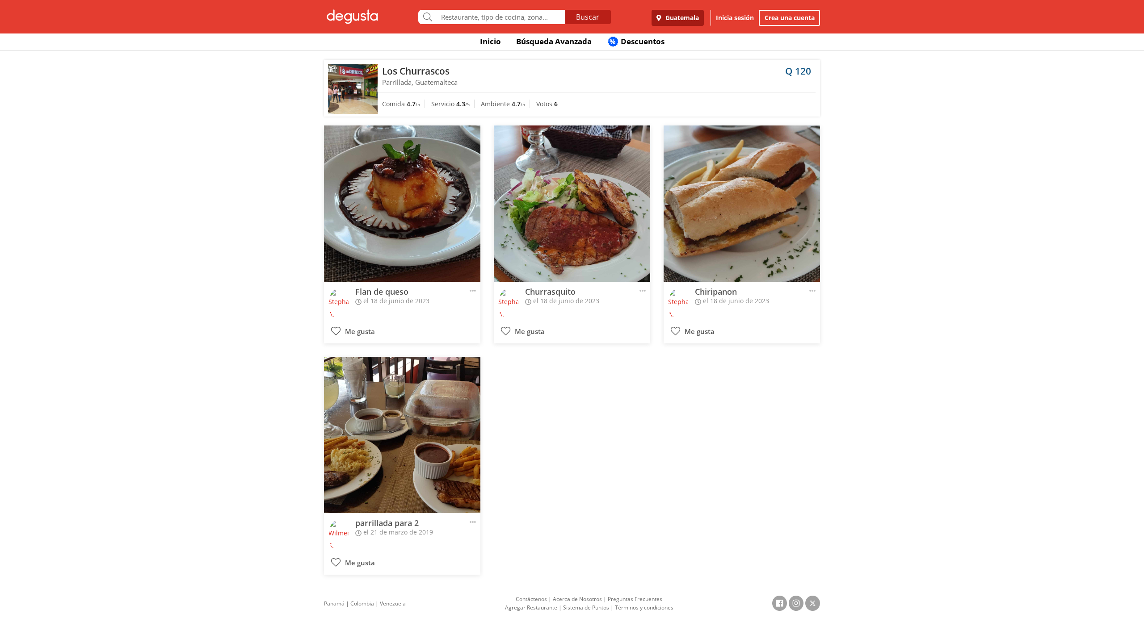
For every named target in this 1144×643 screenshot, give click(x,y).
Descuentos (637, 41)
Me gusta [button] (359, 331)
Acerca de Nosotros (577, 599)
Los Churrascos (416, 71)
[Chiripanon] (742, 203)
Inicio (490, 41)
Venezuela (393, 603)
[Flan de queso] (402, 203)
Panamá (334, 603)
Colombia (362, 603)
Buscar (587, 17)
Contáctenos (531, 599)
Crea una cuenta (790, 17)
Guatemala (681, 17)
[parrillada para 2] (402, 435)
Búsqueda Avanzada (554, 41)
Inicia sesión (735, 17)
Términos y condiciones (644, 607)
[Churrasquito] (572, 203)
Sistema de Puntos (586, 607)
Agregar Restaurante (531, 607)
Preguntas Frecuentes (635, 599)
